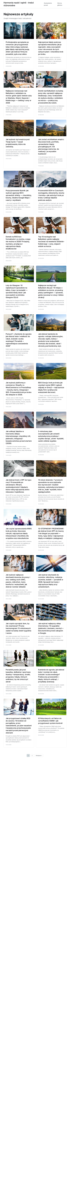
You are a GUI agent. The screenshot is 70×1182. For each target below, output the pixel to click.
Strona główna (59, 4)
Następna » (39, 755)
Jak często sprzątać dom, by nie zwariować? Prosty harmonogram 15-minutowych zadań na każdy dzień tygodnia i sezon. (18, 628)
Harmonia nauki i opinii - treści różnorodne (19, 4)
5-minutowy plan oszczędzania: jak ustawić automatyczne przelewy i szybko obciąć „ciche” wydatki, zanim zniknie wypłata (51, 436)
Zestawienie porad (48, 4)
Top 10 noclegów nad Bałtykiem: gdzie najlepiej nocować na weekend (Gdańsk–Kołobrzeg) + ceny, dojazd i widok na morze (51, 241)
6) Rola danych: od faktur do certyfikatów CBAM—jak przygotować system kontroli (50, 720)
